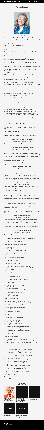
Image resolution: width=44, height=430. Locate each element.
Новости (19, 1)
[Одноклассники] (6, 378)
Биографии (14, 1)
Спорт (28, 425)
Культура (36, 1)
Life (32, 425)
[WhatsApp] (10, 378)
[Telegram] (7, 378)
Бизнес (24, 1)
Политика (30, 1)
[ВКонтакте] (4, 378)
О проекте (37, 425)
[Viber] (9, 378)
